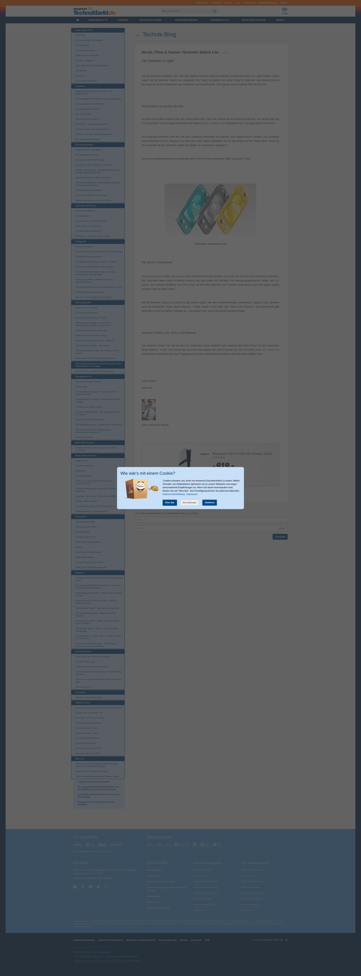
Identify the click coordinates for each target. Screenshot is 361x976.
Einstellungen (190, 502)
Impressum (191, 494)
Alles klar (170, 502)
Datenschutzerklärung (174, 494)
